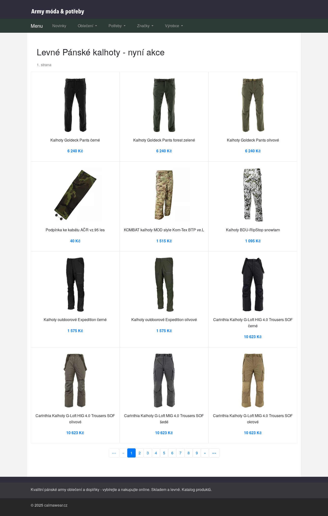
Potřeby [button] (116, 25)
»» (214, 453)
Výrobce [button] (172, 25)
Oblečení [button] (86, 25)
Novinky (59, 25)
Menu (37, 25)
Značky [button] (144, 25)
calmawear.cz (55, 505)
